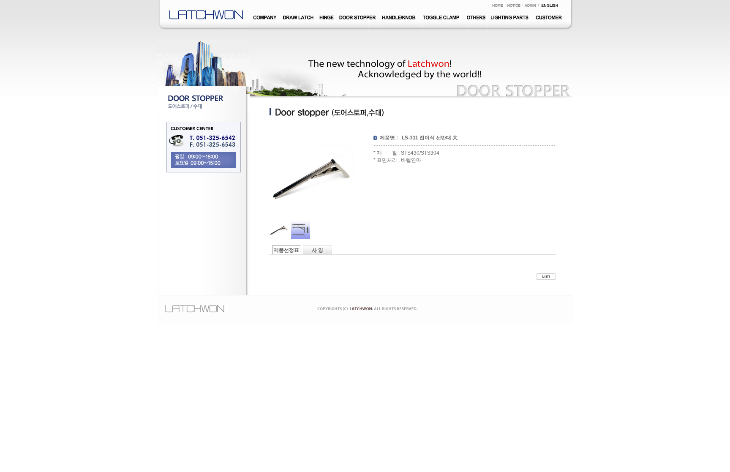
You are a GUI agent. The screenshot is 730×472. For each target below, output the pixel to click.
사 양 (317, 250)
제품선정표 (286, 250)
